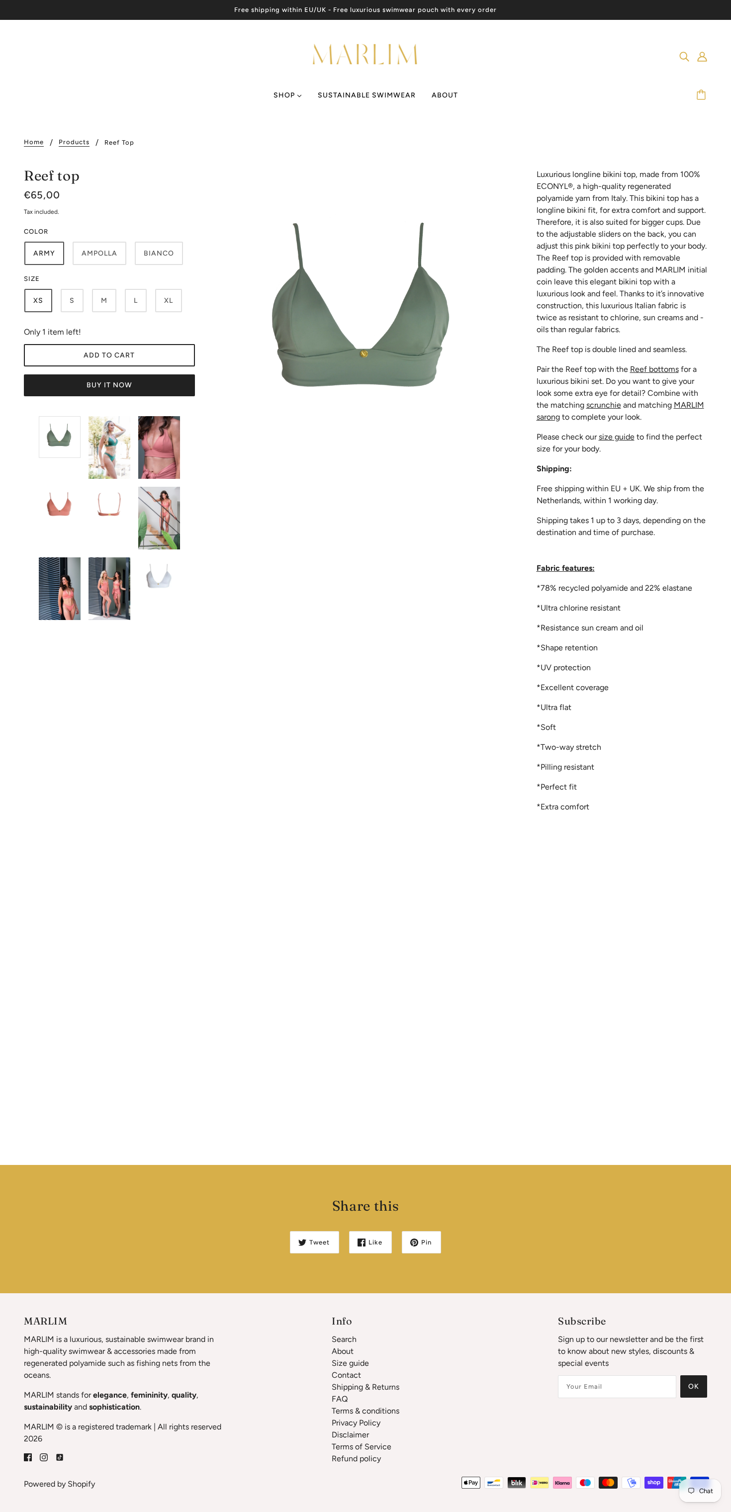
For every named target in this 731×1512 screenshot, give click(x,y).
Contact (346, 1375)
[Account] (702, 56)
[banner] (365, 55)
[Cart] (702, 95)
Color (36, 231)
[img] (684, 56)
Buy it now (109, 385)
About (343, 1351)
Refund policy (356, 1458)
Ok (693, 1386)
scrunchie (603, 405)
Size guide (350, 1363)
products (74, 142)
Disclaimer (350, 1434)
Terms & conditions (365, 1411)
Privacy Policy (356, 1422)
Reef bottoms (654, 369)
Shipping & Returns (365, 1387)
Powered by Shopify (59, 1484)
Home (34, 142)
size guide (617, 437)
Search (344, 1339)
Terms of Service (361, 1446)
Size (32, 278)
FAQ (340, 1399)
